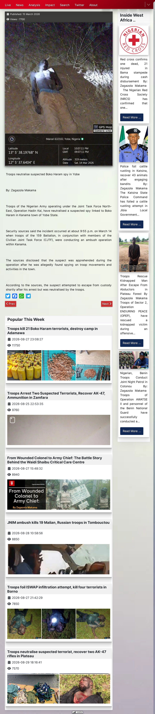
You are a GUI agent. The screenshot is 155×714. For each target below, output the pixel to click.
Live (8, 5)
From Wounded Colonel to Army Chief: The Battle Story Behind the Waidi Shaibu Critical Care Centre (54, 460)
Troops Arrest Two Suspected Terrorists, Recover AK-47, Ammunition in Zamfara (56, 395)
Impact (50, 5)
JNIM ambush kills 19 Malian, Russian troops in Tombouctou (58, 522)
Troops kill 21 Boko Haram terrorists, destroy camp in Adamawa (52, 330)
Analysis (34, 5)
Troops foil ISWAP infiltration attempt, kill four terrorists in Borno (57, 589)
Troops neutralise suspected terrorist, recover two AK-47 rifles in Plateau (56, 654)
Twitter (79, 5)
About (93, 5)
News (19, 5)
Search (64, 5)
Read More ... (132, 117)
